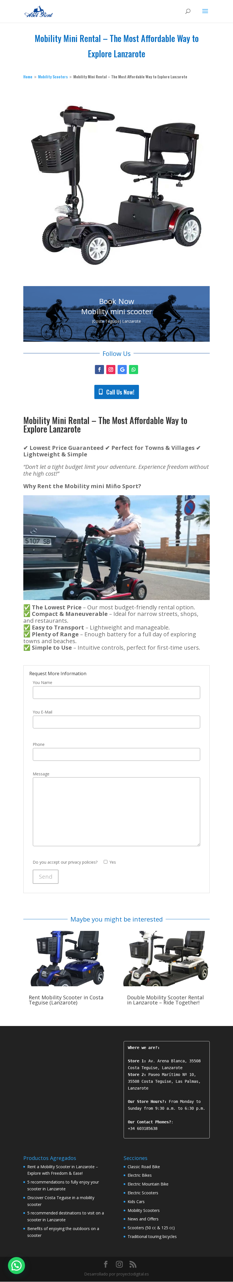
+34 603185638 (142, 1128)
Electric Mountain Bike (148, 1184)
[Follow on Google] (122, 369)
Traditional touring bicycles (152, 1236)
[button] (16, 1265)
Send (45, 876)
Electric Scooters (143, 1192)
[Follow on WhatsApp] (133, 369)
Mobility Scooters (144, 1210)
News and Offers (143, 1219)
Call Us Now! (120, 392)
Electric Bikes (140, 1175)
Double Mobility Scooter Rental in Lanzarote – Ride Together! (165, 1000)
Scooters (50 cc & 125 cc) (151, 1227)
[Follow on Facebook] (99, 369)
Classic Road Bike (144, 1166)
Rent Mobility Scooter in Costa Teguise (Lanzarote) (66, 1000)
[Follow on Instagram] (110, 369)
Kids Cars (136, 1201)
